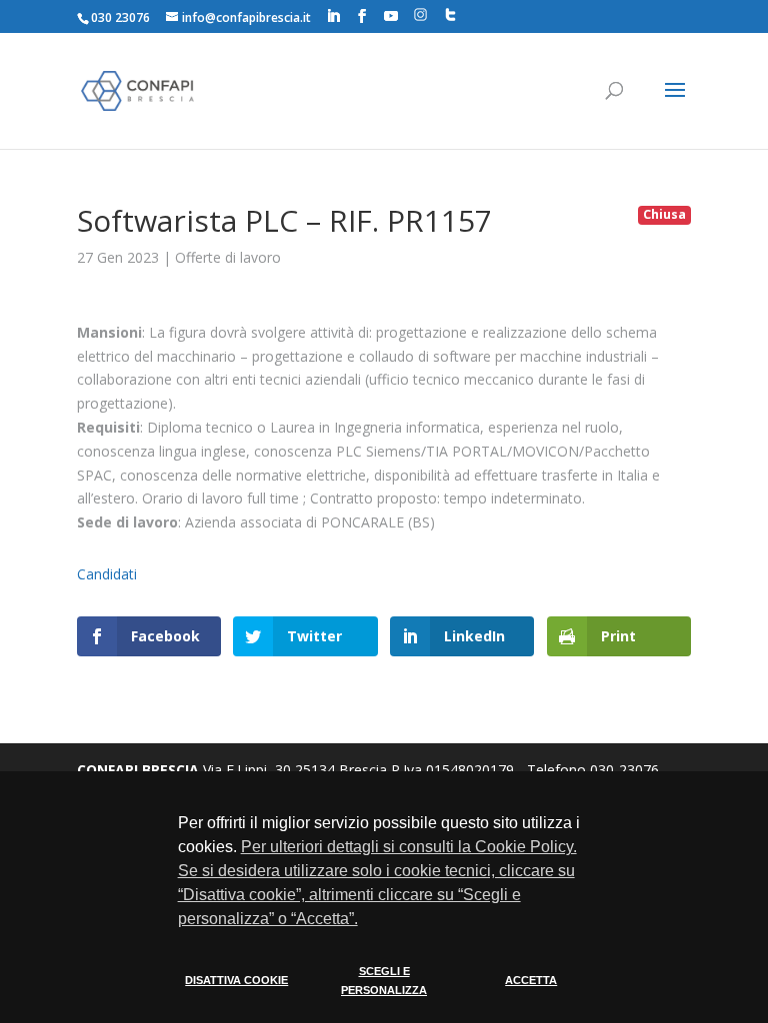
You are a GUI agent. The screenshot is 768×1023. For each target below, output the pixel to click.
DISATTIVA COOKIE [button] (236, 980)
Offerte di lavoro (228, 257)
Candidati (107, 573)
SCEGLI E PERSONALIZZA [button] (384, 981)
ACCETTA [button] (531, 980)
